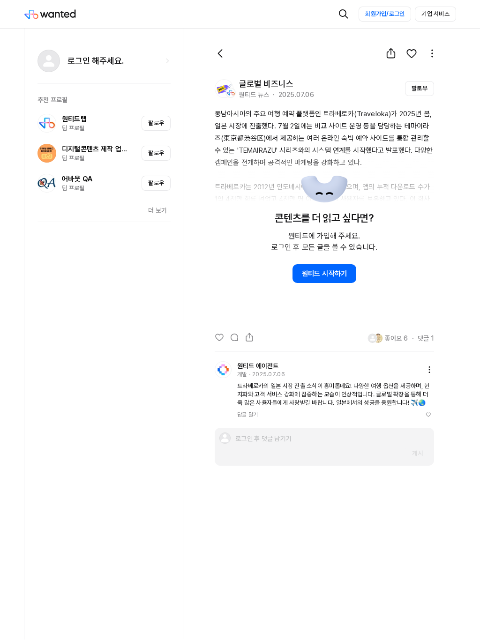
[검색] (343, 14)
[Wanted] (59, 14)
